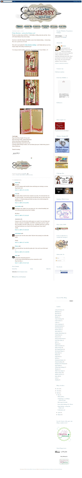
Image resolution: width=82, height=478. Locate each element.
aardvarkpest (18, 233)
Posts (58, 258)
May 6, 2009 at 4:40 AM (22, 229)
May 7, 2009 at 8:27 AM (22, 263)
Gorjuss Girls (29, 174)
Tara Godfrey (18, 206)
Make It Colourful (58, 345)
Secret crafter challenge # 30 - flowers (65, 404)
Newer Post (14, 268)
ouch (56, 378)
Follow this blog (64, 272)
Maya (16, 255)
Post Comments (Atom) (22, 271)
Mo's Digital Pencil (59, 349)
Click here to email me (59, 72)
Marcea (16, 246)
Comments (59, 260)
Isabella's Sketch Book (59, 333)
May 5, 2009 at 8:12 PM (22, 202)
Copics (56, 322)
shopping (57, 379)
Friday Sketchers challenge (30, 45)
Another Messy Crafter (31, 469)
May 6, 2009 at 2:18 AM (22, 215)
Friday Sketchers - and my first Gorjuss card (23, 33)
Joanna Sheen (58, 335)
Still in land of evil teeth (62, 402)
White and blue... (61, 396)
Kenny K (57, 336)
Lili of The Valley (58, 340)
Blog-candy (57, 315)
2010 (58, 390)
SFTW (56, 358)
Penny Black (57, 353)
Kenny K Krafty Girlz (59, 338)
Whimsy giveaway (59, 374)
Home (31, 268)
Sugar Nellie (57, 365)
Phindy (56, 354)
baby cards (57, 376)
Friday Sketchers (20, 174)
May (59, 394)
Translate (64, 37)
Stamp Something (58, 361)
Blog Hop (57, 313)
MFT (56, 342)
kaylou (16, 182)
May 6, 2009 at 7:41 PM (22, 242)
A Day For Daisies (59, 309)
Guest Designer (58, 327)
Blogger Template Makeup (48, 469)
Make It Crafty (58, 347)
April (59, 412)
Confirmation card (61, 410)
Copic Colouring (58, 318)
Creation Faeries (58, 469)
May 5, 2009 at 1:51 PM (22, 190)
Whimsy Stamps (58, 372)
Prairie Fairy (57, 356)
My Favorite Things (59, 351)
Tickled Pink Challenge (60, 367)
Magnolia (57, 344)
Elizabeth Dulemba (59, 326)
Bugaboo (57, 317)
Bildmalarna (57, 311)
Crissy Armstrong (58, 324)
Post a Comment (15, 266)
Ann (16, 193)
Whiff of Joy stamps (59, 370)
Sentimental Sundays (59, 360)
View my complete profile (61, 63)
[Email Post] (27, 173)
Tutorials (57, 369)
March (59, 414)
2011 (58, 388)
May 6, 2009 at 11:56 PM (22, 252)
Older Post (48, 268)
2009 (58, 393)
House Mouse (58, 331)
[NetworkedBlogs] (64, 270)
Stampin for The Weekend (60, 363)
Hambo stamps (58, 329)
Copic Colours (58, 320)
